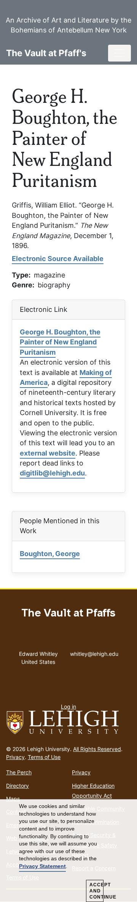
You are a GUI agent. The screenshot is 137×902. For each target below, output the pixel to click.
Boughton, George (50, 553)
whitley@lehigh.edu (94, 652)
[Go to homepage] (68, 723)
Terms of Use (44, 757)
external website (47, 453)
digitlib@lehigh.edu (52, 473)
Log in (68, 706)
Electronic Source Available (58, 258)
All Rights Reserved (97, 749)
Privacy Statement (42, 866)
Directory (17, 785)
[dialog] (68, 851)
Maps (13, 798)
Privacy (15, 757)
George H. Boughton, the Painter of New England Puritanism (60, 342)
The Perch (19, 772)
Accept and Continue (96, 891)
